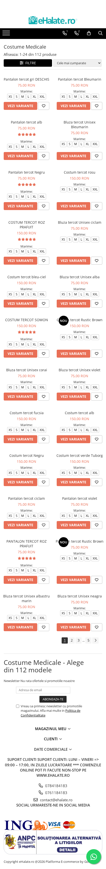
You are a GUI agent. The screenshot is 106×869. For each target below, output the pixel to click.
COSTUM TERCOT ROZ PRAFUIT (26, 224)
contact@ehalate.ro (55, 799)
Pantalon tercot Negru (26, 172)
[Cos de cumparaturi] (89, 33)
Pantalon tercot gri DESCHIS (26, 79)
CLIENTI (51, 738)
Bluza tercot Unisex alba (80, 277)
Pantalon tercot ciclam (26, 498)
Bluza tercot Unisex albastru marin (26, 598)
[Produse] (6, 34)
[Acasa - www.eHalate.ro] (53, 20)
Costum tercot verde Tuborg (79, 455)
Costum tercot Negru (26, 455)
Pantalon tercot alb (26, 122)
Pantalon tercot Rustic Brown (80, 541)
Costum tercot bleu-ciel (26, 277)
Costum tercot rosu (79, 172)
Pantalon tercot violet (79, 498)
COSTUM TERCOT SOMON (26, 319)
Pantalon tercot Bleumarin (79, 79)
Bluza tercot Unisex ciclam (79, 222)
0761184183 (55, 792)
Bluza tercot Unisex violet (79, 370)
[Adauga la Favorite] (43, 106)
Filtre (29, 63)
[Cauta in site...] (100, 33)
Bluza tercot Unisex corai (26, 370)
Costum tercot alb (79, 412)
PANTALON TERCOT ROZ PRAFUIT (26, 543)
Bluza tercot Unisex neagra (79, 596)
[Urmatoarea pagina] (95, 640)
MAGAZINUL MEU (51, 728)
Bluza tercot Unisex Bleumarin (79, 124)
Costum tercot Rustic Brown (80, 319)
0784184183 (55, 785)
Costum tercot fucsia (27, 412)
